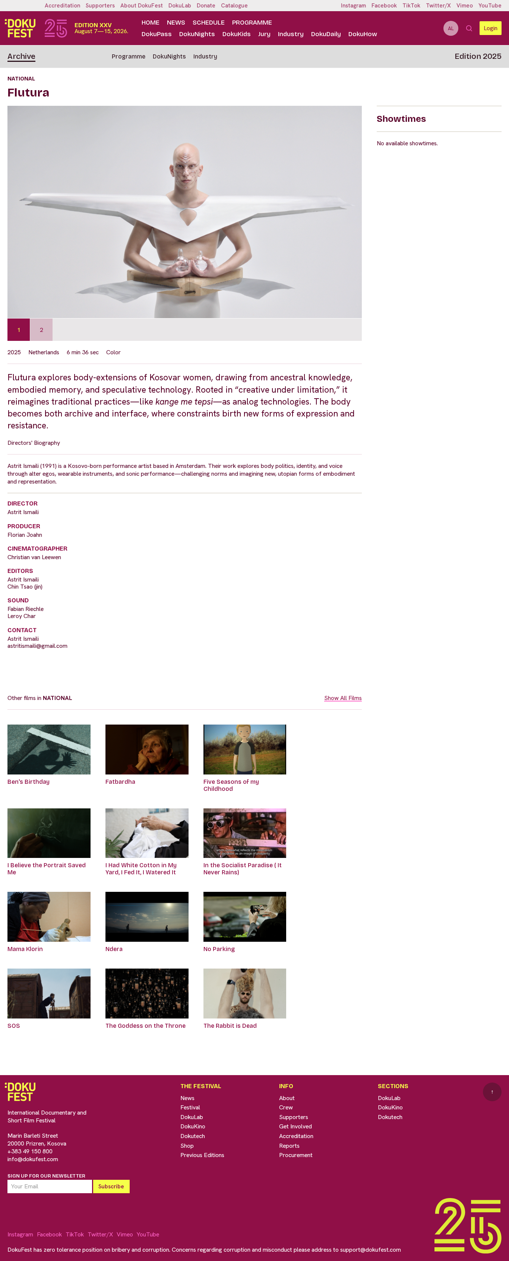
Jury (264, 34)
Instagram (353, 5)
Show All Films (343, 698)
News (176, 22)
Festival (190, 1107)
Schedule (209, 22)
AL (451, 28)
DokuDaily (326, 34)
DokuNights (197, 34)
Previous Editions (202, 1155)
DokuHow (362, 34)
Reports (289, 1146)
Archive (21, 56)
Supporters (100, 5)
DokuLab (179, 5)
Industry (291, 34)
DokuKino (192, 1126)
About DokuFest (141, 5)
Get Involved (295, 1126)
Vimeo (464, 5)
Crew (286, 1107)
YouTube (490, 5)
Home (150, 22)
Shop (187, 1146)
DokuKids (236, 34)
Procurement (296, 1155)
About (287, 1098)
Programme (252, 22)
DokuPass (157, 34)
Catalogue (234, 5)
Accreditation (62, 5)
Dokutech (192, 1136)
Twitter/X (438, 5)
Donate (206, 5)
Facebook (384, 5)
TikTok (411, 5)
